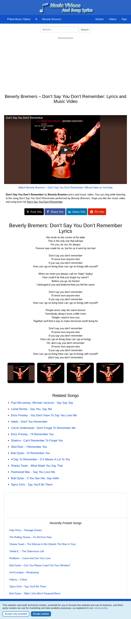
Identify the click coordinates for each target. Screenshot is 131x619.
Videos (113, 19)
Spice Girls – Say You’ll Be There (27, 586)
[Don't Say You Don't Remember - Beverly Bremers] (21, 373)
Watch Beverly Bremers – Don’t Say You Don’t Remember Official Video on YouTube (65, 187)
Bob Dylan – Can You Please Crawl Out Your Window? (39, 565)
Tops (124, 19)
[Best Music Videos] (65, 7)
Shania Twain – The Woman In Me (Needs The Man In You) (42, 544)
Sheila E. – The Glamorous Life (26, 551)
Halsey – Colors (18, 579)
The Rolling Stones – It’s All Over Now (30, 537)
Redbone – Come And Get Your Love (30, 558)
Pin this (99, 211)
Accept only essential (16, 614)
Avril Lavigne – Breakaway (24, 572)
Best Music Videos (19, 19)
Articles (99, 19)
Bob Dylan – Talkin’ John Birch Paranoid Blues (35, 593)
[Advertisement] (65, 63)
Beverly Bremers (51, 19)
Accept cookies (41, 614)
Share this (57, 211)
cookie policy (100, 608)
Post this (36, 211)
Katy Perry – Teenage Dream (25, 530)
